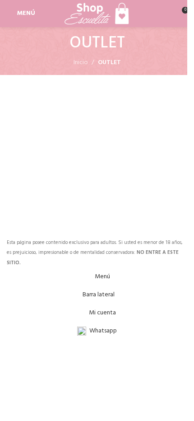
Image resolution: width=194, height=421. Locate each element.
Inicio (81, 63)
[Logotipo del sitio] (97, 14)
